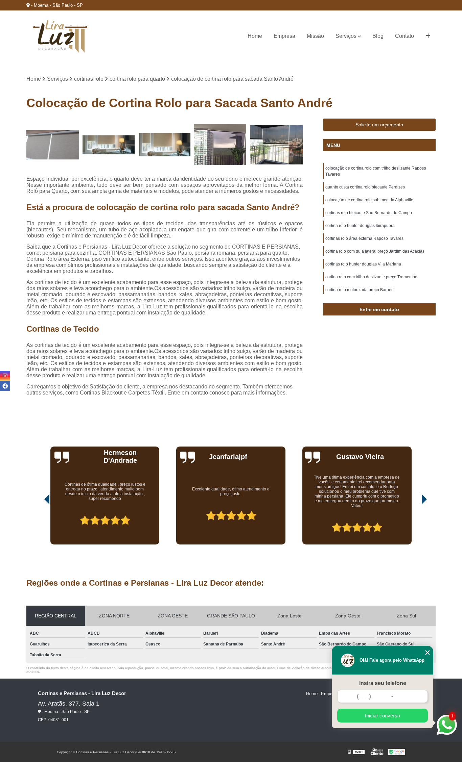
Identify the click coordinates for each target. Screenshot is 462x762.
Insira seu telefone (382, 683)
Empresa (284, 36)
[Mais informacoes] (428, 36)
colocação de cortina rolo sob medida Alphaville (369, 200)
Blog (378, 36)
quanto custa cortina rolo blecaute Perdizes (365, 187)
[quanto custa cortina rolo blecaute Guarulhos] (109, 145)
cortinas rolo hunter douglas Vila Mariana (363, 264)
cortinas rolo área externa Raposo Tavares (364, 238)
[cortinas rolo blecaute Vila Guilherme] (52, 145)
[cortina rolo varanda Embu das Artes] (276, 145)
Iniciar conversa (382, 715)
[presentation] (37, 525)
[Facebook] (5, 386)
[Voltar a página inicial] (60, 36)
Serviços (346, 36)
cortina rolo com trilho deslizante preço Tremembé (371, 277)
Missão (315, 36)
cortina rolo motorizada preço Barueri (359, 289)
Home (255, 36)
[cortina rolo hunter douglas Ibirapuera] (164, 145)
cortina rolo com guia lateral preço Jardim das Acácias (374, 251)
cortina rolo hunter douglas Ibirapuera (360, 225)
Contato (404, 36)
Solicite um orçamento (379, 124)
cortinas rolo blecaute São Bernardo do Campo (368, 212)
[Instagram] (5, 376)
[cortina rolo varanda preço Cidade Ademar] (220, 145)
